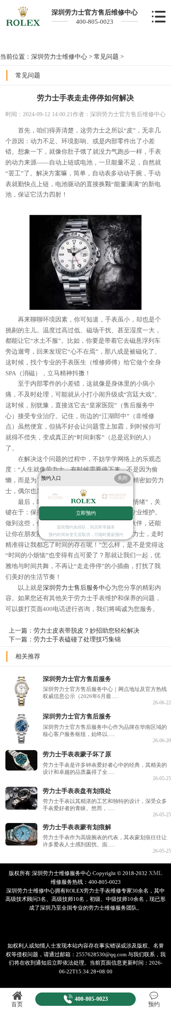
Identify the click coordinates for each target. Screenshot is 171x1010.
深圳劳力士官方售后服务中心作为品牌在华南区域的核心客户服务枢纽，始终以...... (105, 730)
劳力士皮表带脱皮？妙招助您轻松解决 (86, 630)
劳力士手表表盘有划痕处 (77, 790)
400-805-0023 (94, 21)
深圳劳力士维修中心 (59, 56)
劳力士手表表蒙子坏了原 (77, 754)
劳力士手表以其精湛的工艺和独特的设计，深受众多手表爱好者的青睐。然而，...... (105, 804)
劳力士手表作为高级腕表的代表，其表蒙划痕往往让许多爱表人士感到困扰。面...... (105, 841)
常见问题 (106, 56)
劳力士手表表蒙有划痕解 (77, 826)
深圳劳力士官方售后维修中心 (94, 12)
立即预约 (86, 513)
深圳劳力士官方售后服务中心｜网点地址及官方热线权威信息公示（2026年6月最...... (105, 692)
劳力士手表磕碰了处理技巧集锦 (77, 639)
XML (155, 872)
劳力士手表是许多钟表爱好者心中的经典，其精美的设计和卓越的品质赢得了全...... (105, 768)
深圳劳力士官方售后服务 (77, 678)
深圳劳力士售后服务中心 (77, 587)
